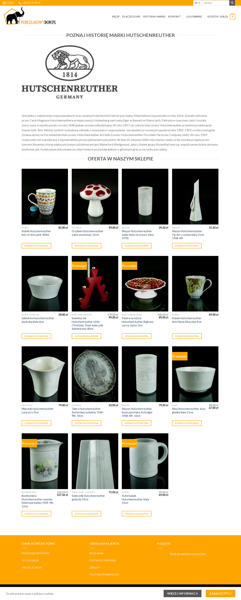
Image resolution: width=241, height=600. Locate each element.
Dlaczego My (131, 16)
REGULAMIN (96, 553)
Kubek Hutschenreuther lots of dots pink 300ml (36, 233)
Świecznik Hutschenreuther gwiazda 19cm (88, 497)
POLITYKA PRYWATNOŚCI (104, 574)
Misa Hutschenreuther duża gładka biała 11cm (188, 410)
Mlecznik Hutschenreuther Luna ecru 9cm (38, 410)
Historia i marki (154, 16)
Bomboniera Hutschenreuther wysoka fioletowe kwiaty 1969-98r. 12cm (38, 501)
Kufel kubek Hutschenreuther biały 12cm (135, 499)
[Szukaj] (232, 3)
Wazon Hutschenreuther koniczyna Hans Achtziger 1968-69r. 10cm (137, 412)
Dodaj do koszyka (36, 245)
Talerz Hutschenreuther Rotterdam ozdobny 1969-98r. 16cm (88, 412)
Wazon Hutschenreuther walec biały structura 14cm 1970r (138, 235)
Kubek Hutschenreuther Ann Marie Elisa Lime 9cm (187, 320)
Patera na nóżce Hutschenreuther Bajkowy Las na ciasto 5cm (137, 322)
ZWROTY (94, 567)
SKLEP (116, 16)
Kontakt (174, 16)
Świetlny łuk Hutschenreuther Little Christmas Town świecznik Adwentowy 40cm (87, 323)
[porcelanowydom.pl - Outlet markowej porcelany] (30, 16)
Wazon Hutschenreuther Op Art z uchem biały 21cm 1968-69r (188, 235)
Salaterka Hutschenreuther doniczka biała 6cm (38, 320)
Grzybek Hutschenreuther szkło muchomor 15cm (88, 233)
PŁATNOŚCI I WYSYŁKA (102, 560)
